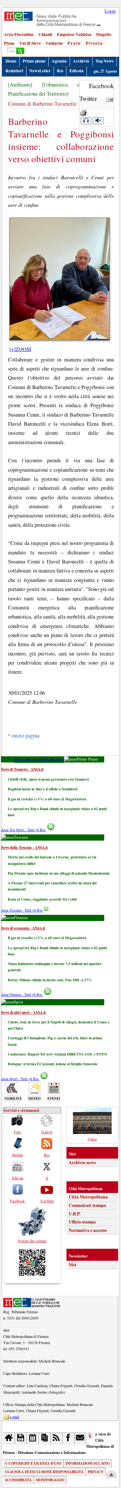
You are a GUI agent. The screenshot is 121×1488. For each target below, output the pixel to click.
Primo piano (34, 61)
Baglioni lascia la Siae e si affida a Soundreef (42, 789)
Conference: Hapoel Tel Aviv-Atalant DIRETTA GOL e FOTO (57, 1054)
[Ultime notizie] (33, 1439)
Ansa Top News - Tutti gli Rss (23, 829)
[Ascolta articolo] (86, 120)
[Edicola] (45, 1439)
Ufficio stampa (82, 1222)
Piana (9, 43)
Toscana (38, 759)
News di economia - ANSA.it (23, 928)
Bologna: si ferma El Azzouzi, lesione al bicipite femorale (52, 1064)
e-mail (14, 1416)
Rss (60, 70)
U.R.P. (74, 1213)
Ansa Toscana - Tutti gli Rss (22, 910)
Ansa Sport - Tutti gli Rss (20, 1078)
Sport (60, 759)
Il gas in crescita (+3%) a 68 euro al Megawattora (47, 799)
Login (110, 11)
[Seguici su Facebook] (69, 1439)
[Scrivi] (80, 1439)
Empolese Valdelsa (74, 34)
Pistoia (94, 43)
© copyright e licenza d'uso (33, 1463)
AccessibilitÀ (18, 1479)
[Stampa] (83, 111)
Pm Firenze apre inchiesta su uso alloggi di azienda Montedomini (58, 873)
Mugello (103, 34)
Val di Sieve (30, 43)
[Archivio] (21, 1439)
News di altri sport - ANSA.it (23, 1012)
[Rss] (57, 1439)
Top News (105, 61)
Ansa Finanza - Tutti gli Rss (22, 994)
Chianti (45, 34)
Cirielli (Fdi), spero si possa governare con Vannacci (48, 779)
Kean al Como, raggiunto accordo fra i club (42, 899)
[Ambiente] (20, 84)
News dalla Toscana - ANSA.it (24, 847)
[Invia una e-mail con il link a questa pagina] (110, 98)
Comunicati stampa (87, 1205)
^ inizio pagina (23, 735)
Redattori (14, 70)
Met (72, 1264)
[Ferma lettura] (98, 120)
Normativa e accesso (88, 1230)
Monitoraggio (50, 1479)
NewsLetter (40, 70)
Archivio (81, 61)
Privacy (96, 1471)
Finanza (50, 759)
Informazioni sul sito (87, 1463)
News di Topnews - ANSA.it (22, 769)
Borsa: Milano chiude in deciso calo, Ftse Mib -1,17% (50, 980)
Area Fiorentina (19, 34)
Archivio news (82, 1162)
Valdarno (54, 43)
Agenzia (59, 61)
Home (10, 61)
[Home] (9, 1439)
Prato (74, 43)
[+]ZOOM (20, 349)
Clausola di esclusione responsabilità (44, 1471)
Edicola (76, 70)
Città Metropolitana (88, 1197)
